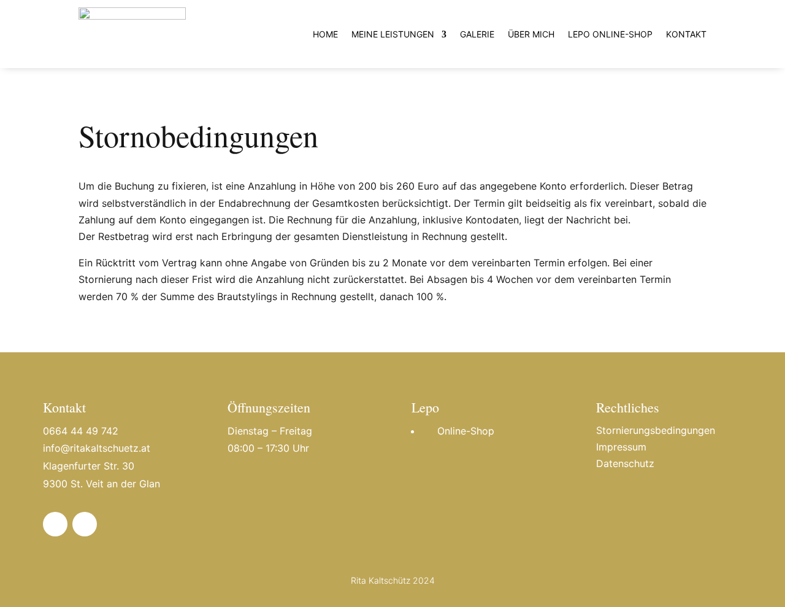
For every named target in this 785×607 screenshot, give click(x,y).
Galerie (477, 34)
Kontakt (686, 34)
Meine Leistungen (392, 34)
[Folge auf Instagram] (84, 524)
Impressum (621, 447)
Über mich (531, 34)
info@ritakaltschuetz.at (96, 448)
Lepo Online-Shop (610, 34)
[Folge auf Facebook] (55, 524)
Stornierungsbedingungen (655, 430)
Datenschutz (625, 463)
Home (325, 34)
